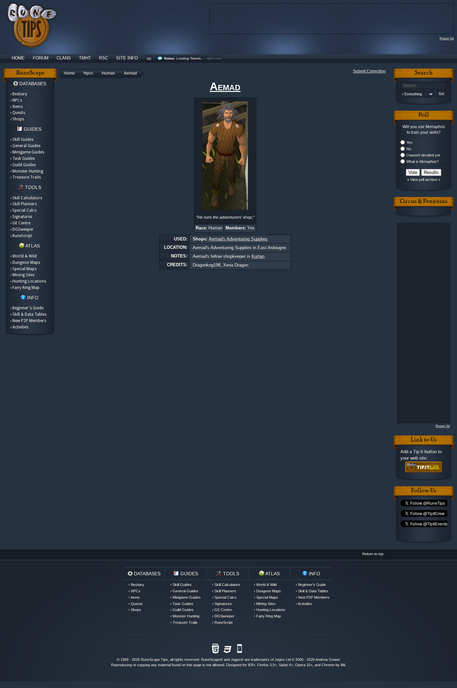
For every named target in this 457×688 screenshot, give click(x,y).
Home (18, 58)
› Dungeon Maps (25, 262)
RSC (103, 58)
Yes (409, 142)
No (408, 149)
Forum (41, 58)
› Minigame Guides (27, 152)
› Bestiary (18, 94)
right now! (214, 58)
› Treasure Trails (25, 177)
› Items (16, 106)
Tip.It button (425, 451)
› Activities (19, 327)
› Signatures (21, 216)
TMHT (85, 58)
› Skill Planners (23, 204)
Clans (64, 58)
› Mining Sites (22, 275)
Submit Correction (369, 71)
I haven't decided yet (423, 155)
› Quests (17, 112)
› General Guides (25, 145)
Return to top (372, 554)
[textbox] (423, 86)
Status (169, 58)
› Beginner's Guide (26, 308)
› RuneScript (21, 235)
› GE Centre (20, 223)
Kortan (258, 256)
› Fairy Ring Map (24, 287)
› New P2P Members (28, 320)
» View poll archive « (423, 180)
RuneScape (210, 660)
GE (149, 59)
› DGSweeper (21, 229)
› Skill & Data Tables (28, 314)
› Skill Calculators (26, 198)
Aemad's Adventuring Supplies (238, 238)
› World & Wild (23, 256)
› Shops (17, 119)
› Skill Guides (21, 139)
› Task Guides (22, 158)
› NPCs (16, 100)
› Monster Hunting (26, 171)
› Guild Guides (23, 165)
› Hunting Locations (28, 281)
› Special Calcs (23, 210)
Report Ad (447, 38)
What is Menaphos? (422, 162)
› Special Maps (23, 269)
